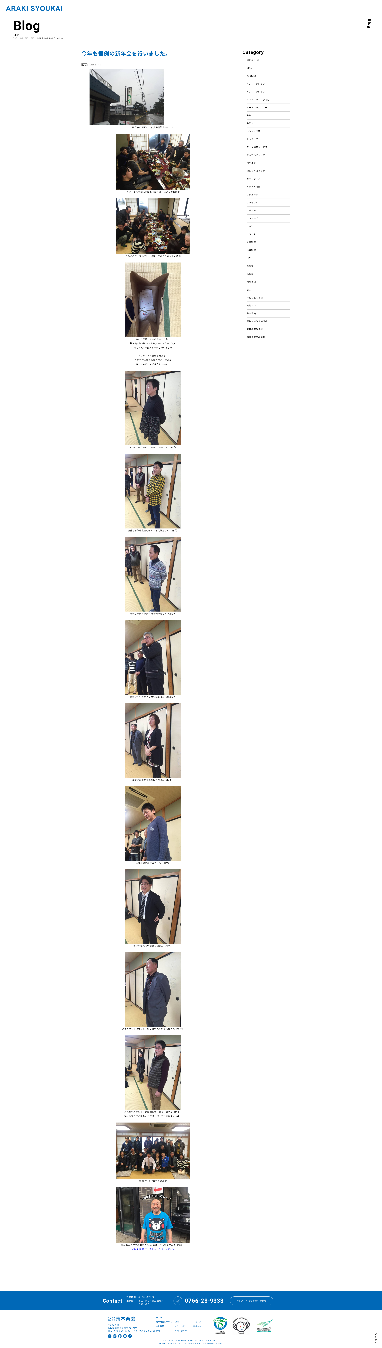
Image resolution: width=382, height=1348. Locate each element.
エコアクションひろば (258, 99)
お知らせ (251, 123)
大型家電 (251, 242)
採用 (158, 1331)
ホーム (159, 1317)
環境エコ (251, 305)
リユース (251, 234)
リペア (250, 226)
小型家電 (251, 250)
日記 (249, 258)
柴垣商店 (251, 282)
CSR (177, 1322)
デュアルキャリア (256, 155)
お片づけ (251, 115)
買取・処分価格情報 (257, 321)
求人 (249, 290)
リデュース (252, 210)
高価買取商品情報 (256, 337)
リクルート (252, 194)
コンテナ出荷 (254, 131)
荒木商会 (251, 313)
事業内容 (197, 1326)
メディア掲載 (253, 187)
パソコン (251, 163)
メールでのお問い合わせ (254, 1301)
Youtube (251, 76)
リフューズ (252, 218)
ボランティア (253, 179)
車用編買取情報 (255, 329)
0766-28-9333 (204, 1300)
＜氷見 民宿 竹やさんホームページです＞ (153, 1249)
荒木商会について (164, 1322)
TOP (15, 38)
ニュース (197, 1322)
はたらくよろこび (256, 171)
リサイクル (252, 202)
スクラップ (252, 139)
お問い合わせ (181, 1331)
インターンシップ (256, 84)
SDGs (250, 68)
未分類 (250, 266)
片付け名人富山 (255, 297)
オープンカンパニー (257, 107)
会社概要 (160, 1326)
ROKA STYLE (254, 60)
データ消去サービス (257, 147)
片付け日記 (24, 38)
